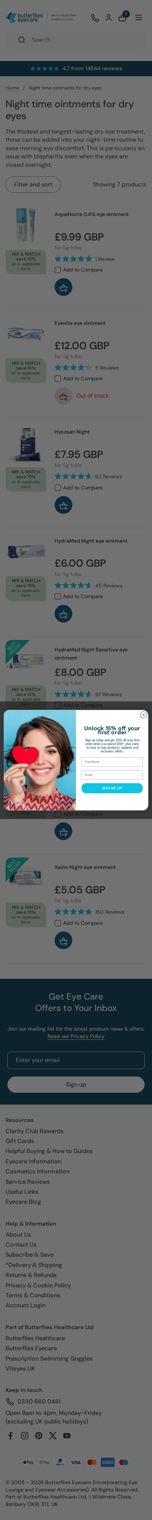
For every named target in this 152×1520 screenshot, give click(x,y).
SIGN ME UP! (112, 788)
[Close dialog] (143, 714)
